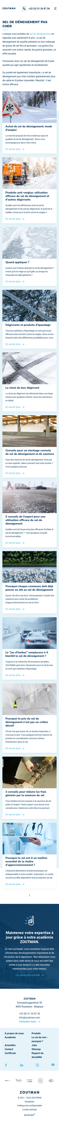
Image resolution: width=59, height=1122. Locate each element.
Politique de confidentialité (29, 1105)
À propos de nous (14, 1033)
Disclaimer (29, 1101)
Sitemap (36, 1049)
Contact (9, 1049)
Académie (10, 1037)
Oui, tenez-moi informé (28, 975)
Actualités (10, 1045)
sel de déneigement (40, 33)
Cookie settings (29, 1109)
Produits (36, 1033)
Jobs (34, 1045)
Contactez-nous (28, 1021)
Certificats (10, 1053)
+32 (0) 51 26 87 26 (39, 8)
